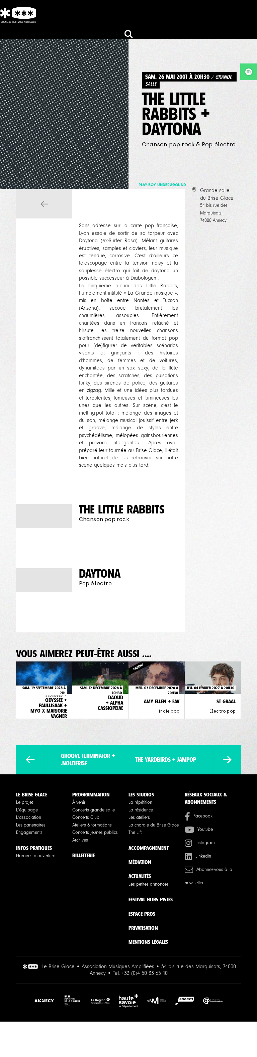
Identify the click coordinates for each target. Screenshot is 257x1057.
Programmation (91, 794)
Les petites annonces (148, 884)
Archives (80, 840)
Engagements (29, 832)
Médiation (139, 862)
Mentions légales (148, 942)
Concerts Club (85, 817)
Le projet (24, 802)
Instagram (205, 843)
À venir (78, 802)
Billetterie (83, 855)
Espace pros (141, 914)
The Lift (135, 832)
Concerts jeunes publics (95, 832)
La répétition (140, 802)
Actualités (139, 876)
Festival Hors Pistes (150, 899)
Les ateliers (139, 817)
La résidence (140, 810)
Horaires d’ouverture (35, 856)
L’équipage (27, 810)
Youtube (205, 829)
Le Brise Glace (31, 794)
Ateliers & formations (92, 825)
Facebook (202, 816)
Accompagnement (148, 848)
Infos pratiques (34, 848)
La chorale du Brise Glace (153, 825)
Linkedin (203, 856)
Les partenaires (31, 825)
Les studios (141, 794)
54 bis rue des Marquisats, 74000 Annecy (214, 213)
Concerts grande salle (93, 810)
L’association (28, 817)
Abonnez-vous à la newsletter (208, 876)
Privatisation (143, 928)
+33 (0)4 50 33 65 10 (144, 973)
